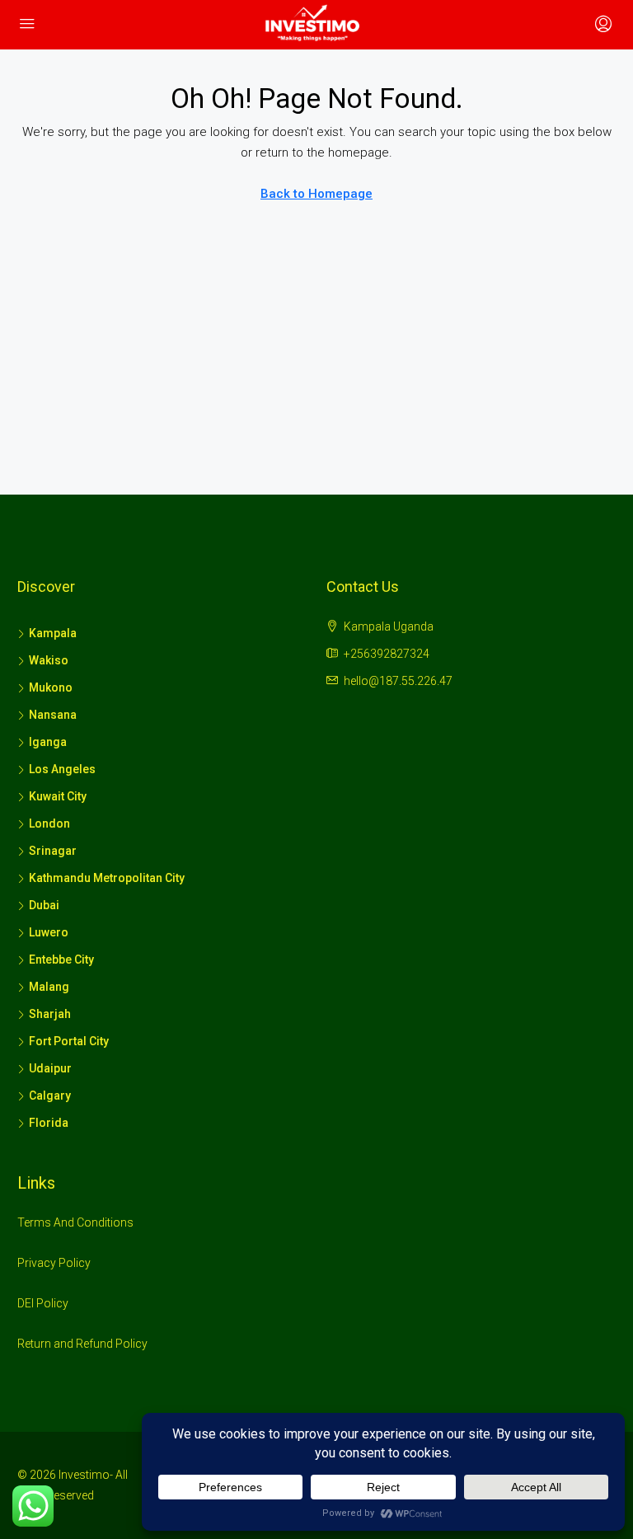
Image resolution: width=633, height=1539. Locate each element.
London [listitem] (49, 823)
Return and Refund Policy (82, 1343)
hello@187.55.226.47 (398, 680)
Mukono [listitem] (51, 687)
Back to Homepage (316, 193)
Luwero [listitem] (48, 932)
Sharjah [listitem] (50, 1014)
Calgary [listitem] (50, 1095)
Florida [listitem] (48, 1122)
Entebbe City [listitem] (61, 959)
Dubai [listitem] (44, 905)
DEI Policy (42, 1303)
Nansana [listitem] (53, 714)
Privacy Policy (54, 1262)
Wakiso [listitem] (48, 660)
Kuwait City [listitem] (58, 796)
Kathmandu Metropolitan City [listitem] (107, 877)
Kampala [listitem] (53, 633)
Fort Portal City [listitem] (69, 1041)
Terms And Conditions (75, 1222)
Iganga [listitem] (48, 741)
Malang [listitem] (49, 986)
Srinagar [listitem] (53, 850)
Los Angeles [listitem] (62, 769)
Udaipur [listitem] (50, 1068)
